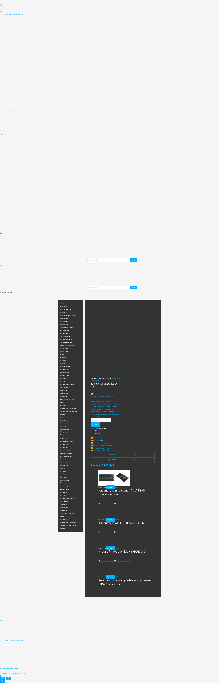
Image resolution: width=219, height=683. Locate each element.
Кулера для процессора (17, 71)
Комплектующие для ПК (13, 46)
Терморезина (14, 76)
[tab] (125, 430)
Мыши (8, 120)
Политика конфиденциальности (10, 670)
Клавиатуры (12, 99)
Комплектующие (11, 89)
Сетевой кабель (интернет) (14, 127)
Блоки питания (12, 59)
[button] (2, 33)
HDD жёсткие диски (16, 66)
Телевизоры (8, 112)
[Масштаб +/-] (9, 678)
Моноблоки (9, 87)
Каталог (6, 242)
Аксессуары (9, 109)
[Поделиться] (4, 678)
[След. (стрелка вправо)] (4, 681)
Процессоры (12, 48)
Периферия (7, 115)
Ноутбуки (7, 81)
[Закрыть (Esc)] (1, 678)
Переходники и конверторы (14, 125)
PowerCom (3, 1)
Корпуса (10, 79)
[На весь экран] (7, 678)
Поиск (133, 260)
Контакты (7, 255)
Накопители (12, 61)
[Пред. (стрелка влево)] (1, 681)
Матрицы (11, 102)
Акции (6, 615)
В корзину (95, 424)
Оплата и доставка (10, 245)
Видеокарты (12, 54)
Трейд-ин (7, 253)
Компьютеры (8, 38)
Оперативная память (14, 56)
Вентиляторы (12, 97)
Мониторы (9, 43)
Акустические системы (13, 117)
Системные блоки (11, 41)
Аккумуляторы (12, 94)
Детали (97, 433)
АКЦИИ (6, 130)
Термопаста (14, 74)
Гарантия (7, 248)
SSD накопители (15, 64)
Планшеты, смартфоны (11, 104)
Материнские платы (14, 51)
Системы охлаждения (14, 69)
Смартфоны (10, 107)
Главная (6, 240)
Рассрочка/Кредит (9, 250)
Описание (98, 431)
